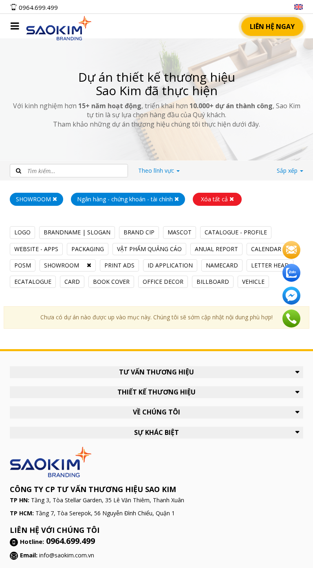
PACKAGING (87, 249)
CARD (72, 281)
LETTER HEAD (270, 265)
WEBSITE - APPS (36, 249)
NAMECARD (222, 265)
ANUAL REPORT (216, 249)
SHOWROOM (61, 265)
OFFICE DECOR (163, 281)
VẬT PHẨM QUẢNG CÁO (149, 249)
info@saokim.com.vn (66, 555)
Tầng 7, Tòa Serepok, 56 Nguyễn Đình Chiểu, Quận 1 (105, 513)
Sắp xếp (288, 170)
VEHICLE (253, 281)
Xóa (214, 199)
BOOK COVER (111, 281)
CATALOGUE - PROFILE (236, 232)
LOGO (22, 232)
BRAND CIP (138, 232)
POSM (22, 265)
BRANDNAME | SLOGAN (77, 232)
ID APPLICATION (170, 265)
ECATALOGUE (32, 281)
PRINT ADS (119, 265)
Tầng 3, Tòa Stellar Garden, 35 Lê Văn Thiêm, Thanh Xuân (107, 500)
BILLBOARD (212, 281)
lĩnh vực (157, 170)
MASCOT (180, 232)
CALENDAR (266, 249)
